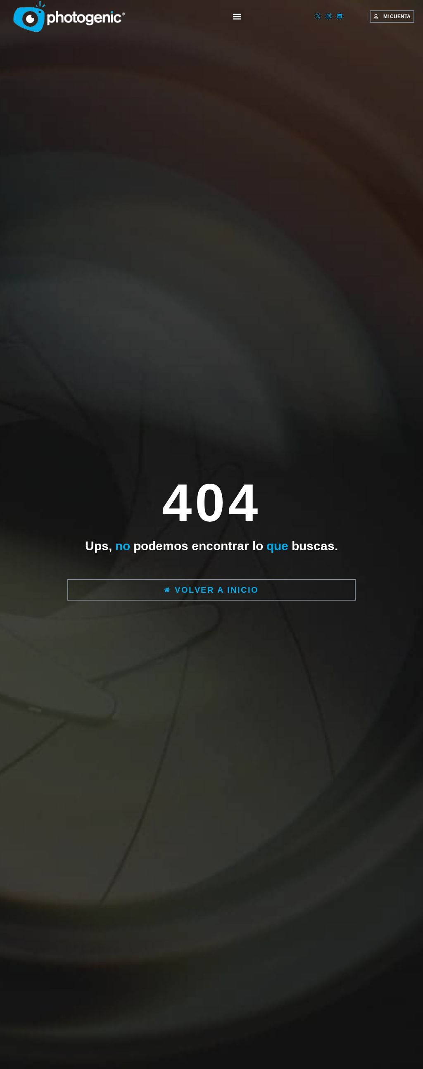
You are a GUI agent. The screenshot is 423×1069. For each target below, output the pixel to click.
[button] (237, 17)
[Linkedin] (339, 16)
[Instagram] (329, 16)
